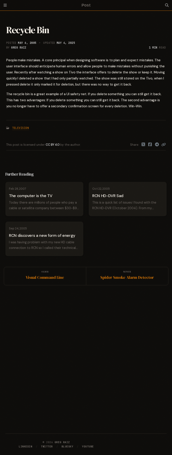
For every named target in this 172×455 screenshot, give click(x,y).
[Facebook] (150, 144)
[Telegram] (157, 144)
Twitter (47, 446)
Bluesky (67, 446)
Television (20, 128)
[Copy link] (163, 144)
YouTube (88, 446)
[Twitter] (143, 144)
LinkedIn (25, 446)
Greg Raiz (18, 47)
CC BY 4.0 (53, 145)
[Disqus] (86, 358)
